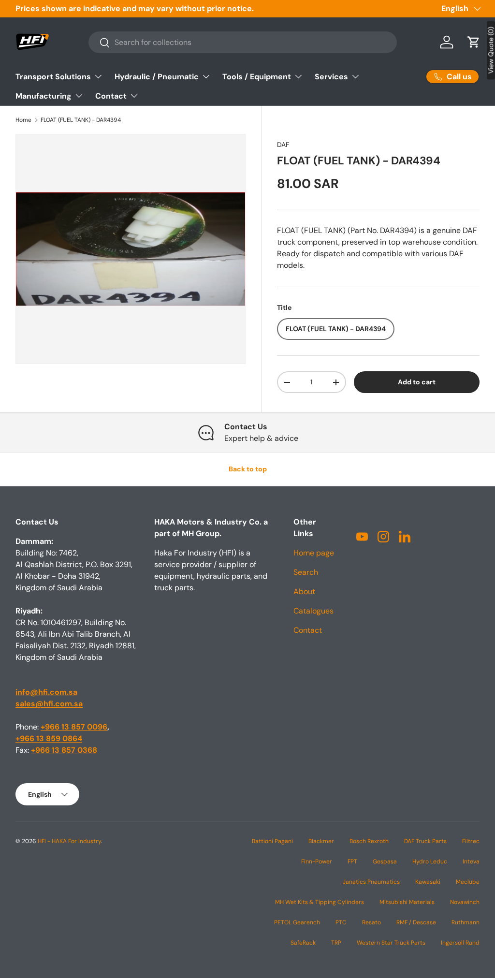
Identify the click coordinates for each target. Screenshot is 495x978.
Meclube (468, 882)
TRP (336, 943)
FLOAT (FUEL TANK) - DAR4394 (81, 120)
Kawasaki (427, 882)
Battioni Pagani (272, 841)
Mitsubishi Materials (407, 902)
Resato (371, 922)
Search (305, 572)
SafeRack (303, 943)
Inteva (471, 861)
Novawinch (465, 902)
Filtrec (471, 841)
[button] (473, 42)
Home (23, 120)
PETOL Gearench (297, 922)
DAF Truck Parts (425, 841)
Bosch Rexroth (369, 841)
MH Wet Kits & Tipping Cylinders (319, 902)
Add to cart (417, 382)
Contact (307, 630)
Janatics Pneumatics (371, 882)
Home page (313, 553)
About (304, 591)
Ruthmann (465, 922)
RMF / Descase (416, 922)
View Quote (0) (491, 50)
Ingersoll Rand (460, 943)
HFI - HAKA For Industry (69, 841)
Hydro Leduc (429, 861)
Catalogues (313, 611)
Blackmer (321, 841)
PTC (341, 922)
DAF (283, 144)
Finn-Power (316, 861)
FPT (352, 861)
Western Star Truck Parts (391, 943)
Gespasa (385, 861)
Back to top (248, 469)
